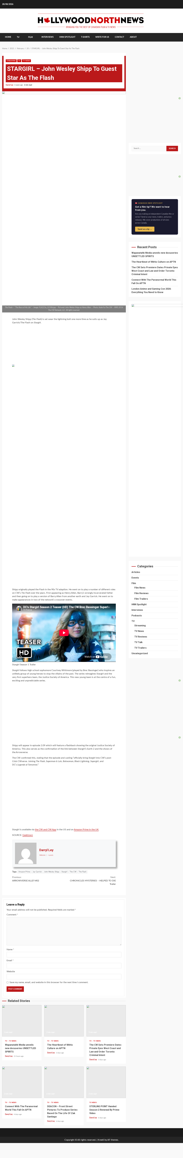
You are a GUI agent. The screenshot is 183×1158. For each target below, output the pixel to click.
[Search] (176, 37)
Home (8, 37)
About (133, 37)
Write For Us (102, 37)
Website (11, 971)
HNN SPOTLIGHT (67, 37)
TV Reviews (140, 636)
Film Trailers (141, 598)
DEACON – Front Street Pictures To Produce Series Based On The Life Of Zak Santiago (64, 1082)
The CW (73, 872)
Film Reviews (141, 593)
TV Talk (138, 642)
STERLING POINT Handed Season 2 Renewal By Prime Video (106, 1082)
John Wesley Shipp (51, 872)
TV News (26, 61)
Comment (12, 915)
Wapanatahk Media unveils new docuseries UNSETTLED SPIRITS (21, 1020)
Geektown (27, 835)
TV (18, 37)
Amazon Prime (24, 872)
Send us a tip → (145, 229)
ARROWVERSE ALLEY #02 (25, 879)
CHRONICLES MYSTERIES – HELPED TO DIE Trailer (93, 880)
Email (10, 960)
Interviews (137, 610)
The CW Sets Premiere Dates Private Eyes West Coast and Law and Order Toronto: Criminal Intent (106, 1020)
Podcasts (137, 615)
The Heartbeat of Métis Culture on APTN (64, 1020)
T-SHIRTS (85, 37)
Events (135, 577)
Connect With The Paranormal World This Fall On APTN (21, 1082)
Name (10, 949)
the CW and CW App (45, 829)
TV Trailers (140, 647)
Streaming (11, 61)
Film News (139, 587)
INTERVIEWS (47, 37)
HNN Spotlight (139, 604)
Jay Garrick (37, 872)
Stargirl (64, 872)
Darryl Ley (10, 85)
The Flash (82, 872)
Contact (119, 37)
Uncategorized (140, 653)
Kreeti (101, 1140)
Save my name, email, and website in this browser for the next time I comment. (49, 982)
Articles (136, 572)
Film (30, 37)
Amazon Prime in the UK (86, 829)
